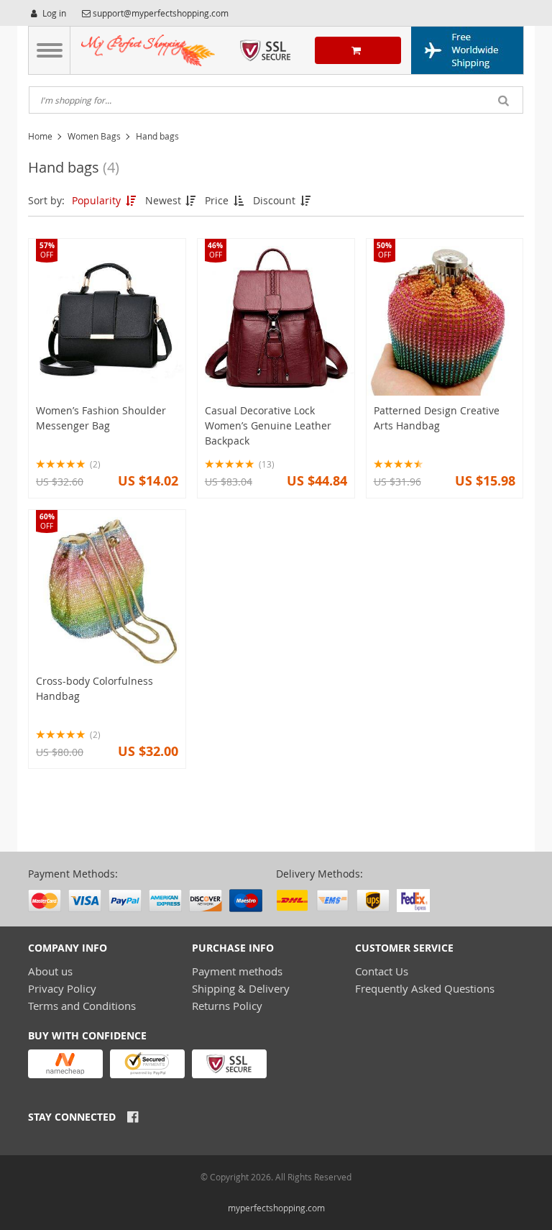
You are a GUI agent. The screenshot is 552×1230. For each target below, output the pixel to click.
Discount (275, 200)
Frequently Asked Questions (424, 988)
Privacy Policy (62, 988)
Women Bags (94, 136)
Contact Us (381, 971)
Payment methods (237, 971)
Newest (164, 200)
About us (50, 971)
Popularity (98, 200)
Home (40, 136)
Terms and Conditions (82, 1005)
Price (218, 200)
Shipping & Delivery (241, 988)
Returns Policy (227, 1005)
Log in (53, 13)
